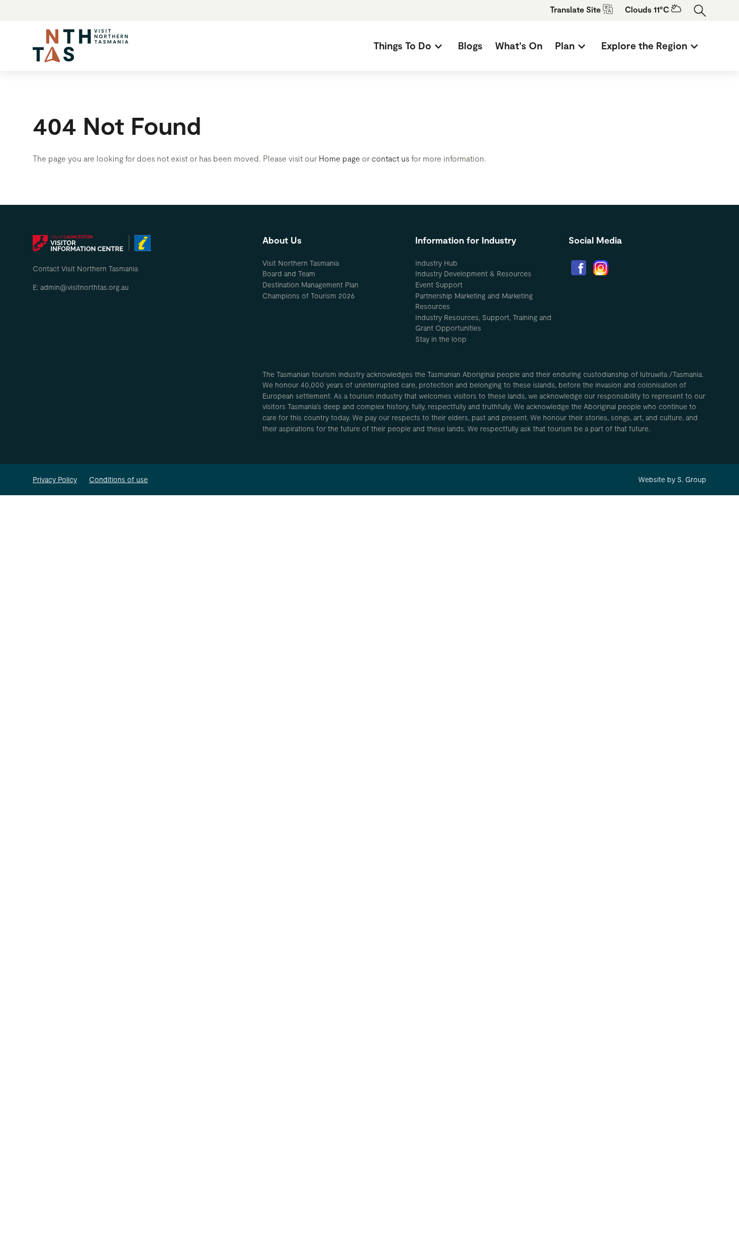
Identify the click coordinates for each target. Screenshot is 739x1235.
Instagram (601, 268)
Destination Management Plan (310, 284)
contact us (390, 158)
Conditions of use (118, 479)
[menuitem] (409, 46)
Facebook (579, 268)
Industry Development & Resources (473, 273)
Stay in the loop (441, 339)
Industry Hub (436, 263)
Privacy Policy (55, 479)
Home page (339, 158)
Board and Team (288, 273)
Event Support (439, 284)
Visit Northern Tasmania (300, 263)
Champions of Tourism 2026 (308, 295)
